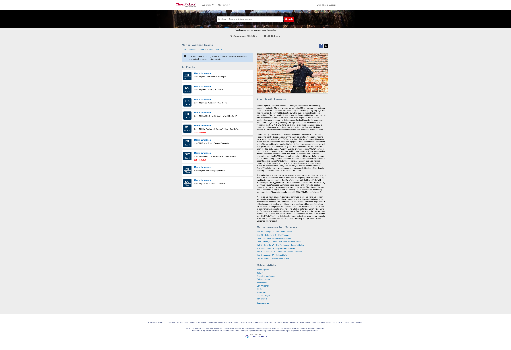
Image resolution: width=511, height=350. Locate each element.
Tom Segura (262, 298)
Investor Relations (240, 322)
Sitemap (359, 322)
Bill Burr (260, 289)
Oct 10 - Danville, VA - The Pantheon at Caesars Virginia (280, 245)
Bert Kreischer (263, 285)
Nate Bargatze (263, 269)
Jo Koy (260, 272)
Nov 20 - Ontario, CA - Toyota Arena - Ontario (276, 248)
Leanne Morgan (263, 295)
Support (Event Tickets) (198, 322)
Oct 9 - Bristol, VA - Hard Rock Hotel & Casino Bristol (279, 241)
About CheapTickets (155, 322)
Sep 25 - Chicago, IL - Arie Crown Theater (274, 231)
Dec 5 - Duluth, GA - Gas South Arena (273, 258)
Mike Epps (261, 292)
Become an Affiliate (281, 322)
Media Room (258, 322)
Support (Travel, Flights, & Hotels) (176, 322)
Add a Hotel (294, 322)
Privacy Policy (349, 322)
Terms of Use (337, 322)
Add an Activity (305, 322)
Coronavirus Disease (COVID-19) (220, 322)
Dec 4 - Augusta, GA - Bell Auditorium (273, 255)
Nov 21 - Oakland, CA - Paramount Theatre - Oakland (279, 251)
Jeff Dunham (262, 282)
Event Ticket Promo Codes (321, 322)
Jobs (250, 322)
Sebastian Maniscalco (266, 276)
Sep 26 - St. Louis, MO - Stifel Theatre (273, 235)
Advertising (268, 322)
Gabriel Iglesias (263, 279)
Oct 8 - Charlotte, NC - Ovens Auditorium (274, 238)
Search (289, 19)
